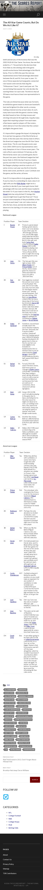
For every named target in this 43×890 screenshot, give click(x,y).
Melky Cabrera (13, 429)
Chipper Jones (22, 706)
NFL (10, 813)
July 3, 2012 (7, 29)
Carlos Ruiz (30, 242)
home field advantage (23, 719)
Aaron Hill (35, 303)
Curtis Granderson (14, 574)
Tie (6, 749)
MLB (8, 685)
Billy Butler (21, 183)
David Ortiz (12, 636)
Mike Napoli (12, 457)
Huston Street (10, 723)
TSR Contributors (9, 873)
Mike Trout (31, 626)
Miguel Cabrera (11, 736)
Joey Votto (12, 262)
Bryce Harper (33, 320)
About (5, 855)
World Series (15, 749)
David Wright (22, 713)
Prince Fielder (27, 267)
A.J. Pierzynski (30, 480)
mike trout (9, 739)
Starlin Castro (34, 369)
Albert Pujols (27, 265)
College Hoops (13, 822)
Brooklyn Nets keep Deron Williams (16, 769)
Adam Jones (9, 693)
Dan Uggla (12, 281)
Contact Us (7, 859)
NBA (10, 819)
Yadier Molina (29, 749)
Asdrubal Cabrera (30, 566)
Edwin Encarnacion (32, 639)
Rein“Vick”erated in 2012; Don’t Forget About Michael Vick (19, 759)
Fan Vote (8, 719)
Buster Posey (12, 226)
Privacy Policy (8, 864)
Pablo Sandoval (13, 325)
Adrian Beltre (12, 529)
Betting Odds (13, 828)
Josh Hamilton (13, 601)
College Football (14, 816)
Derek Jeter (12, 542)
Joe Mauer (35, 477)
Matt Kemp (12, 393)
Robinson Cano (13, 512)
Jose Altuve (32, 297)
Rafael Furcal (12, 365)
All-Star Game (10, 696)
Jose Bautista (13, 612)
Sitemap (6, 869)
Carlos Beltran (12, 418)
